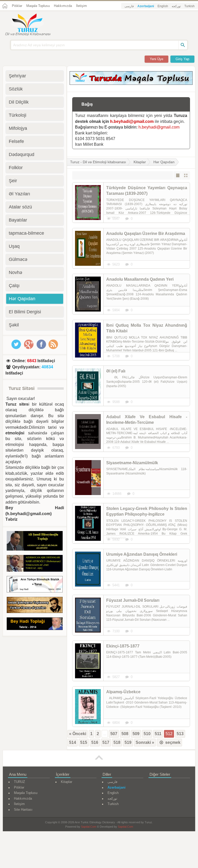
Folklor (16, 167)
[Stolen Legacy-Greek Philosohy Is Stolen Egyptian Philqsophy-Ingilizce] (87, 523)
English (163, 6)
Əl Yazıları (19, 193)
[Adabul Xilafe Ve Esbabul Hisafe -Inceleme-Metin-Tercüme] (87, 431)
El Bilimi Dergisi (25, 311)
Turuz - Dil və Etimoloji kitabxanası (98, 162)
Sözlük (16, 89)
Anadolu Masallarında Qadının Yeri (140, 279)
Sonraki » (145, 742)
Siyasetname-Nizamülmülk (132, 463)
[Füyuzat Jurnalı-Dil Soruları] (87, 615)
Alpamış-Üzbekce (123, 692)
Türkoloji (17, 115)
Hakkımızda (63, 6)
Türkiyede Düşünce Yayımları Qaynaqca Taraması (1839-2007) (146, 191)
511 (158, 734)
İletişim (81, 6)
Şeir (13, 180)
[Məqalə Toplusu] (131, 83)
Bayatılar (18, 220)
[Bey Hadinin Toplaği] (35, 624)
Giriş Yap (182, 59)
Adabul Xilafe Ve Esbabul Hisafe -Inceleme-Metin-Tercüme (146, 420)
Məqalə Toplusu (38, 6)
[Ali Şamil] (35, 541)
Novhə (15, 272)
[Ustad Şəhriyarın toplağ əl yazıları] (35, 606)
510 (147, 734)
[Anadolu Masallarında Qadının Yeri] (87, 294)
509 (136, 734)
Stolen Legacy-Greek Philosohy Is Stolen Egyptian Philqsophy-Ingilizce (146, 511)
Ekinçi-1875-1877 (122, 646)
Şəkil (14, 324)
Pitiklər (17, 6)
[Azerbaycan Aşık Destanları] (35, 564)
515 (83, 742)
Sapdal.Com (88, 826)
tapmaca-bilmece (26, 233)
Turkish (189, 6)
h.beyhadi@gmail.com (132, 121)
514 (72, 742)
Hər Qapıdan (164, 162)
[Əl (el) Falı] (87, 385)
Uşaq (14, 246)
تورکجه (176, 6)
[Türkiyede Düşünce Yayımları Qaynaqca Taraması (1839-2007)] (87, 202)
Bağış (87, 104)
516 (94, 742)
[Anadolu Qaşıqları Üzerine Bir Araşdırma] (87, 248)
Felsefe (16, 141)
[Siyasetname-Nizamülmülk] (87, 477)
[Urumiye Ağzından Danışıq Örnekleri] (87, 569)
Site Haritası (23, 809)
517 (105, 742)
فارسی (129, 6)
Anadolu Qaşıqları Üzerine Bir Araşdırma (145, 233)
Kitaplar (140, 162)
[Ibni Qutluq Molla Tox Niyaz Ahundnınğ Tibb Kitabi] (87, 340)
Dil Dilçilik (19, 102)
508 (124, 734)
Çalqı (14, 285)
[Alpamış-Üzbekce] (87, 706)
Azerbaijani (145, 6)
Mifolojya (18, 128)
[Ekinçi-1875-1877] (87, 660)
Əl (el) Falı (115, 371)
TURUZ (19, 782)
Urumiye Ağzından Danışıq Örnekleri (141, 554)
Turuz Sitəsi (22, 388)
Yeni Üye (156, 59)
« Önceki (77, 734)
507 (113, 734)
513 (180, 734)
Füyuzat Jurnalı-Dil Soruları (132, 600)
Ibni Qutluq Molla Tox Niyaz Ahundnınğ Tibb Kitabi (146, 328)
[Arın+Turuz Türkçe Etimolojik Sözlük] (35, 585)
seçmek (172, 742)
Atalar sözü (20, 206)
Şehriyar (17, 75)
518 (116, 742)
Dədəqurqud (21, 154)
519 (128, 742)
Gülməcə (18, 259)
